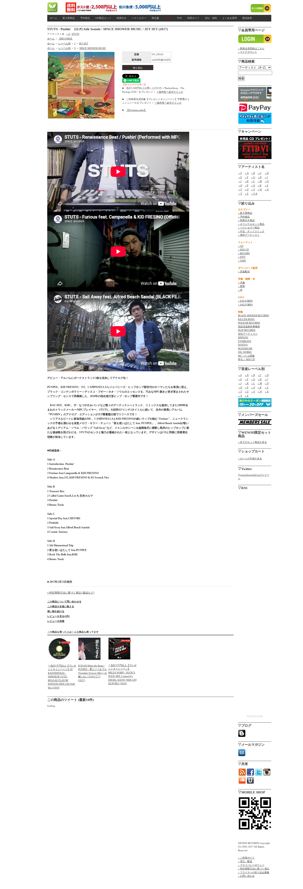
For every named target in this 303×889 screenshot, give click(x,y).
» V (253, 189)
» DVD (241, 257)
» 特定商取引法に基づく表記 (253, 868)
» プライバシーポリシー (251, 865)
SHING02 (243, 337)
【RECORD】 (65, 38)
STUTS (75, 34)
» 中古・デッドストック (251, 231)
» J (239, 181)
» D (267, 173)
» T (240, 189)
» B (253, 173)
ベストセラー (139, 18)
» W (260, 189)
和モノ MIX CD (246, 359)
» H (260, 177)
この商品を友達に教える (60, 606)
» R (259, 185)
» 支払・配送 (245, 861)
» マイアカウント (247, 52)
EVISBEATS (244, 341)
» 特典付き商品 (246, 220)
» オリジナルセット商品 (251, 224)
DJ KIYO (243, 344)
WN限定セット (103, 18)
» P (246, 185)
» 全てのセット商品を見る (252, 442)
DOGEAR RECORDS (249, 322)
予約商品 (85, 18)
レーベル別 (64, 43)
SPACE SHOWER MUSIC (92, 48)
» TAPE (242, 260)
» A (247, 173)
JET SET (83, 43)
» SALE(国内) (245, 300)
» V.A (254, 193)
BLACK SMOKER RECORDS (253, 315)
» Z (246, 193)
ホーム (53, 18)
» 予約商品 (244, 216)
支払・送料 (211, 18)
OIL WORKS (245, 352)
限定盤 (155, 18)
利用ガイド (193, 18)
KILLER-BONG (246, 319)
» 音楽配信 (244, 271)
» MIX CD (243, 249)
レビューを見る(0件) (58, 616)
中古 (179, 18)
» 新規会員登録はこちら (251, 48)
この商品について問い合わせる (64, 601)
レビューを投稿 (55, 621)
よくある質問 (229, 18)
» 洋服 (241, 282)
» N (267, 181)
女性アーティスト (248, 333)
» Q (253, 185)
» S (68, 34)
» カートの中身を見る (250, 458)
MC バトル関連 (246, 355)
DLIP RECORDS (246, 330)
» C (259, 173)
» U (247, 189)
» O (240, 185)
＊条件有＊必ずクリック (169, 91)
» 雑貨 (241, 286)
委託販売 (247, 18)
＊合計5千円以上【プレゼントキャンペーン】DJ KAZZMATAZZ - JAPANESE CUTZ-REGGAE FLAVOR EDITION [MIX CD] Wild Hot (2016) (62, 676)
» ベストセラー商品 (249, 227)
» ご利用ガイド (246, 857)
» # (240, 173)
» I (266, 177)
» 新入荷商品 (245, 213)
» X (267, 189)
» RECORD (244, 253)
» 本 (240, 290)
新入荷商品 (69, 18)
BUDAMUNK (245, 348)
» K (247, 181)
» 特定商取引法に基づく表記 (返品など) (70, 592)
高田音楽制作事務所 (249, 326)
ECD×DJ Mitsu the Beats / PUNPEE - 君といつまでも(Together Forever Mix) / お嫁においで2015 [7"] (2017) (92, 673)
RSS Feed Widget (255, 716)
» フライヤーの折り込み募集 (253, 872)
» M (260, 181)
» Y (240, 193)
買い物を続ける (55, 611)
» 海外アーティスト (249, 235)
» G (253, 177)
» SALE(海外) (245, 304)
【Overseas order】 (136, 110)
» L (253, 181)
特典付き (121, 18)
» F (246, 177)
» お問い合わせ (246, 876)
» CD (240, 246)
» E (240, 177)
